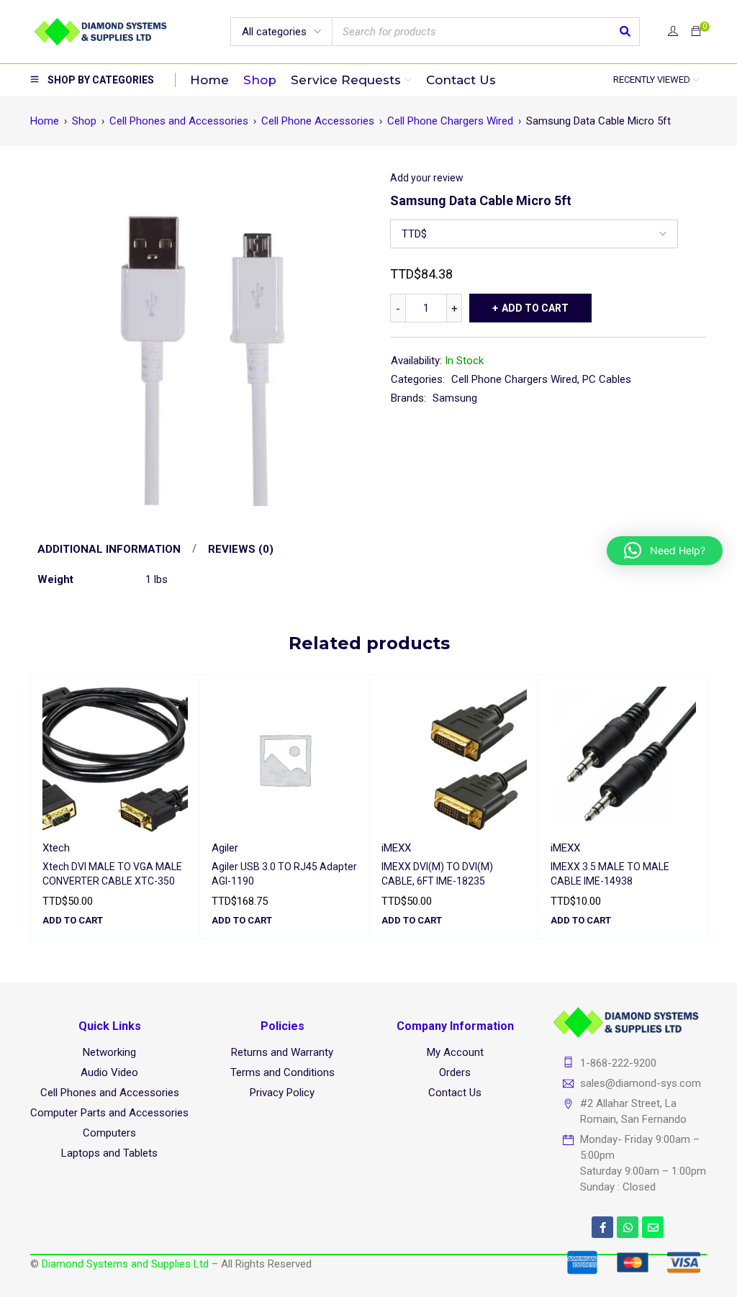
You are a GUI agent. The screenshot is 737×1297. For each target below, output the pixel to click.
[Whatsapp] (627, 1227)
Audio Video (109, 1072)
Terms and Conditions (282, 1072)
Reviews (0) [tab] (240, 549)
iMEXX (396, 847)
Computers (109, 1132)
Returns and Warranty (282, 1052)
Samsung (455, 398)
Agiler (225, 847)
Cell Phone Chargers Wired (450, 120)
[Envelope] (653, 1227)
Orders (455, 1072)
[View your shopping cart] (696, 31)
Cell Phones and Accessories (178, 120)
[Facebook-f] (602, 1227)
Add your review (427, 178)
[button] (72, 920)
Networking (109, 1052)
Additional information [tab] (109, 549)
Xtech (56, 847)
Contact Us (454, 1092)
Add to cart (535, 308)
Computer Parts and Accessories (109, 1112)
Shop (84, 120)
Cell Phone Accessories (317, 120)
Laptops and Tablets (109, 1153)
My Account (455, 1052)
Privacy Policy (282, 1092)
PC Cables (606, 379)
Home (44, 120)
